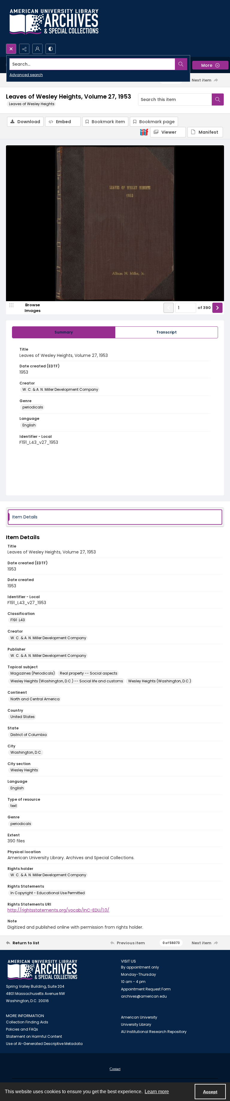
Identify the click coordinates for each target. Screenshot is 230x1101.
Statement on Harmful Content (34, 1036)
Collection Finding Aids (27, 1022)
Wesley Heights (24, 770)
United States (22, 716)
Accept (210, 1091)
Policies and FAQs (22, 1029)
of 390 (204, 307)
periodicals (32, 407)
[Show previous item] (169, 308)
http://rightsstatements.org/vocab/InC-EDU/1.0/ (58, 910)
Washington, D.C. (26, 752)
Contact (115, 1069)
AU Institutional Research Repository (154, 1031)
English (29, 425)
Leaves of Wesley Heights (32, 103)
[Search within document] (218, 99)
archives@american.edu (144, 996)
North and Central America (35, 699)
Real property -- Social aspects (88, 673)
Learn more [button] (157, 1091)
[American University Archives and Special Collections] (42, 970)
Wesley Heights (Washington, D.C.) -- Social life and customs (66, 681)
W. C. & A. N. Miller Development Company (60, 389)
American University (139, 1017)
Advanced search (26, 74)
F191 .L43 (17, 619)
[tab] (63, 332)
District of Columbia (28, 734)
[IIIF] (144, 132)
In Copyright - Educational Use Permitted (47, 892)
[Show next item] (217, 308)
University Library (136, 1024)
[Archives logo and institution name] (54, 22)
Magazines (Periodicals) (32, 673)
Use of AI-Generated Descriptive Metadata (44, 1043)
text (13, 805)
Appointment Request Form (146, 989)
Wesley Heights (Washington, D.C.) (159, 681)
